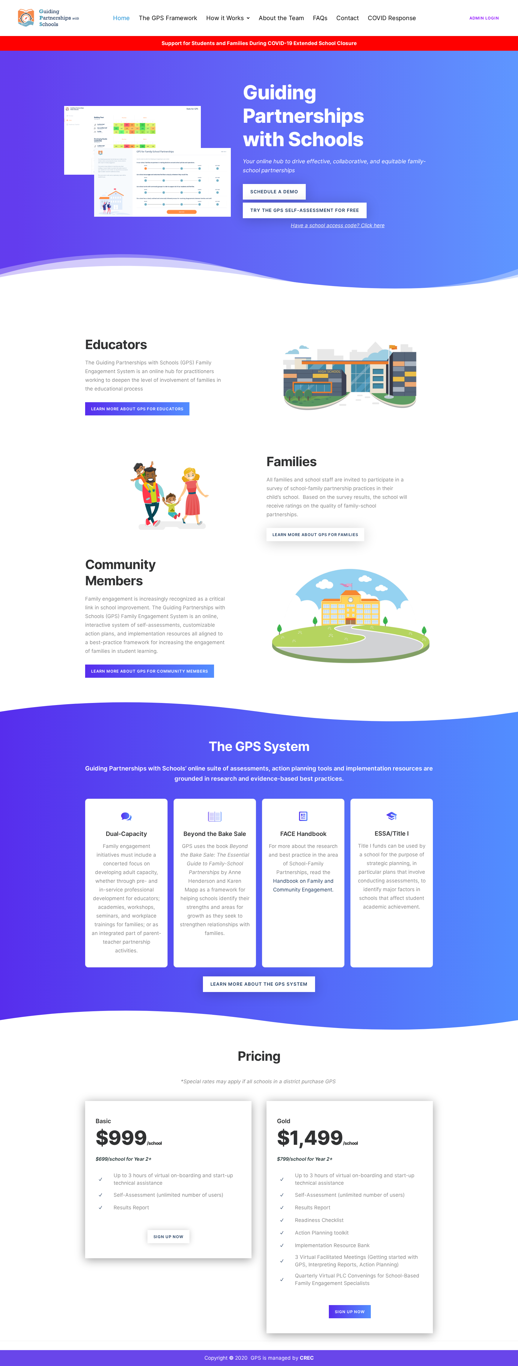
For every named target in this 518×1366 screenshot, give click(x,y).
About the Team (281, 18)
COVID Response (392, 18)
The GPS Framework (168, 18)
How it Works (225, 18)
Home (121, 18)
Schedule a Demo (274, 191)
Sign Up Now (168, 1236)
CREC (307, 1358)
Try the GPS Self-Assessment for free (304, 210)
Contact (347, 18)
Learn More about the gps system (259, 984)
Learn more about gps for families (315, 534)
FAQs (320, 18)
